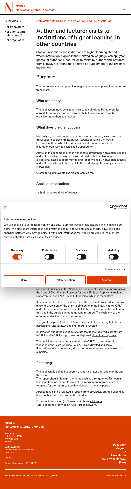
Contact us (10, 457)
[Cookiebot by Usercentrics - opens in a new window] (112, 206)
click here (96, 401)
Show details (112, 269)
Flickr (122, 462)
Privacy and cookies (116, 475)
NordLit (55, 475)
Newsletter (118, 455)
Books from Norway (113, 459)
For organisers (14, 40)
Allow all (107, 279)
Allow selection (65, 279)
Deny (24, 279)
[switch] (49, 257)
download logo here (104, 335)
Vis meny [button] (124, 10)
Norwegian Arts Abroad (34, 475)
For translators (14, 27)
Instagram (119, 448)
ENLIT (48, 475)
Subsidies (11, 21)
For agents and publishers (15, 33)
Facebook (119, 444)
